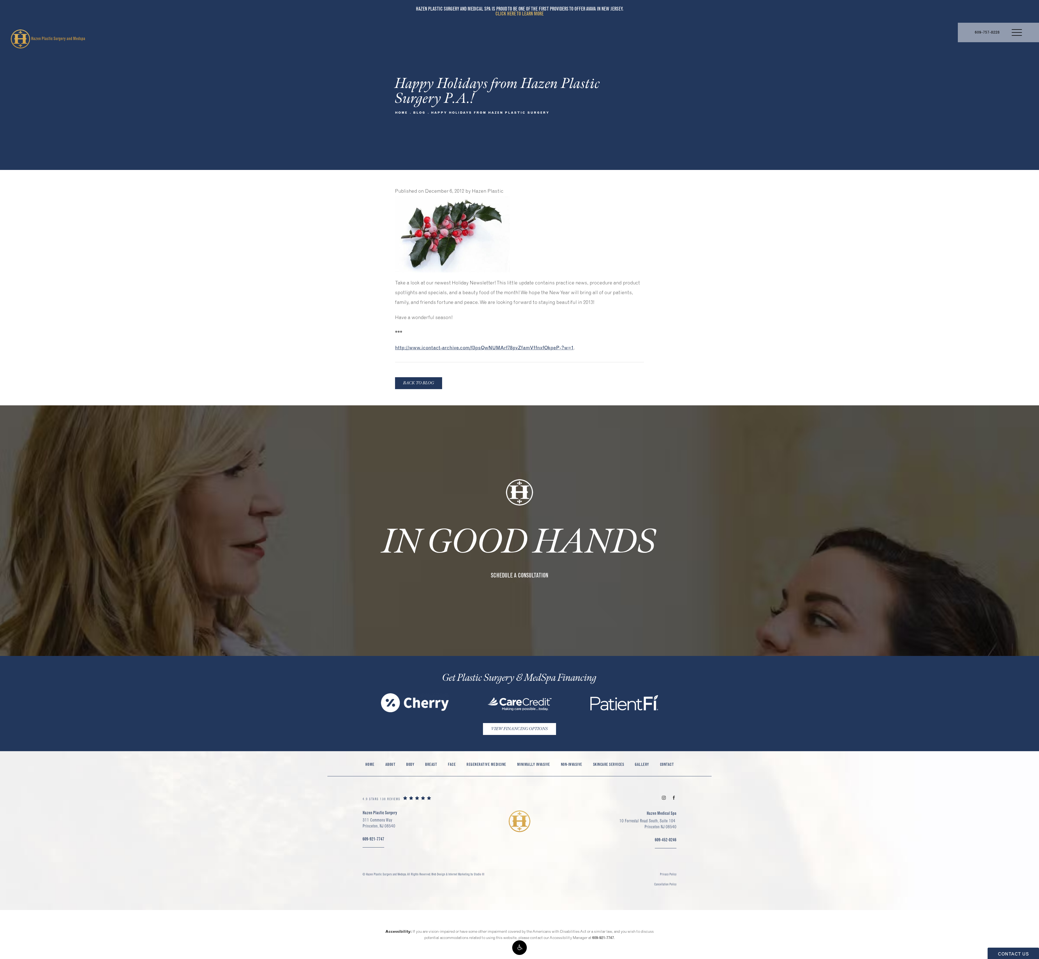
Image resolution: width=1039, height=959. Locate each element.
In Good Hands (520, 542)
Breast (431, 764)
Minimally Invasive (533, 764)
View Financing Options (519, 728)
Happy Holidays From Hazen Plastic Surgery (490, 112)
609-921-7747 (603, 937)
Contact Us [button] (1013, 954)
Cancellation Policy (665, 884)
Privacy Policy (668, 874)
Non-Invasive (571, 764)
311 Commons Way (379, 823)
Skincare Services (608, 764)
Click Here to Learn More (519, 14)
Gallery (642, 764)
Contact (667, 764)
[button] (519, 947)
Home (401, 112)
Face (452, 764)
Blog (419, 112)
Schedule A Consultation (519, 575)
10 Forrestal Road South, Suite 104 (647, 823)
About (390, 764)
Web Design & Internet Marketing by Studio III (457, 874)
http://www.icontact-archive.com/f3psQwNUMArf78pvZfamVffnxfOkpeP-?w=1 (484, 347)
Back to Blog (418, 383)
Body (410, 764)
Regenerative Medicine (486, 764)
